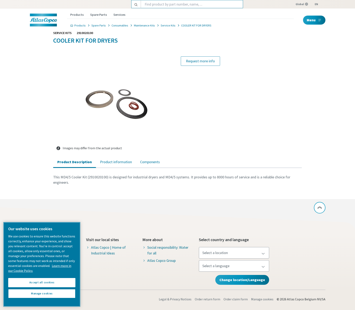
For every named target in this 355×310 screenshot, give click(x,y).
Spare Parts (98, 15)
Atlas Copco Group (161, 260)
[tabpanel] (177, 179)
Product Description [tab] (74, 162)
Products (77, 15)
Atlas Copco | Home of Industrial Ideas (108, 250)
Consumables (120, 25)
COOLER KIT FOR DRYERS (196, 25)
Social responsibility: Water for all (167, 250)
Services (119, 15)
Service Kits (168, 25)
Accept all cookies (41, 282)
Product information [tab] (116, 162)
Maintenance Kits (144, 25)
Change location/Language (242, 279)
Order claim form (236, 299)
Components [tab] (150, 162)
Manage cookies (262, 299)
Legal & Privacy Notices (175, 299)
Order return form (207, 299)
